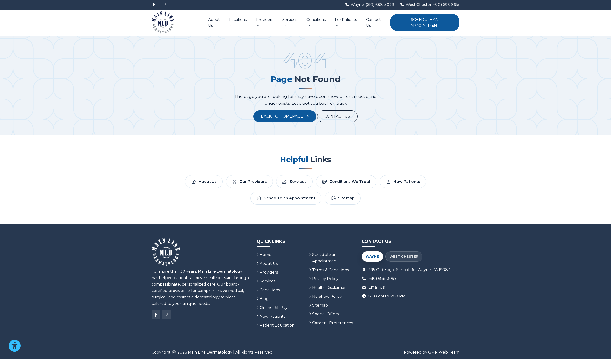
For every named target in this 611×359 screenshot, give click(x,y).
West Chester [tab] (404, 256)
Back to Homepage (282, 116)
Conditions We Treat (349, 181)
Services (289, 19)
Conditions (316, 19)
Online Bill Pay (274, 307)
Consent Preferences (332, 323)
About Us (214, 22)
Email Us (376, 287)
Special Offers (325, 314)
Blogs (265, 299)
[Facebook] (154, 5)
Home (265, 254)
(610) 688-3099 (382, 278)
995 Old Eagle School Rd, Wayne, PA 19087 (409, 269)
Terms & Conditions (330, 270)
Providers (264, 19)
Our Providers (253, 181)
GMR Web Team (443, 352)
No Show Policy (327, 296)
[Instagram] (164, 5)
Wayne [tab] (372, 256)
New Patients (406, 181)
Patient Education (277, 325)
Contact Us (373, 22)
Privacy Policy (325, 278)
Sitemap (346, 198)
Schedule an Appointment (425, 22)
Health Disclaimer (329, 287)
